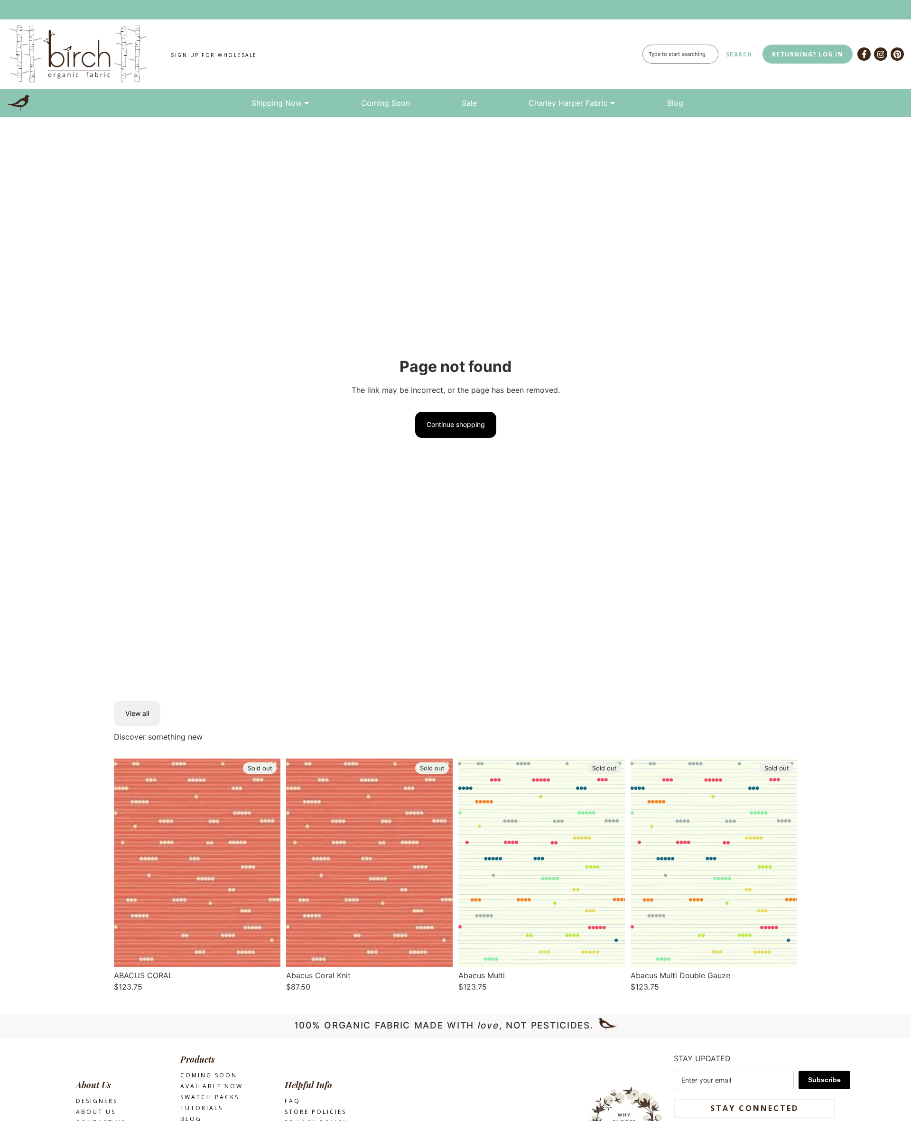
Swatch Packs (209, 1097)
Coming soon (208, 1075)
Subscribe (824, 1080)
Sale (469, 103)
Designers (97, 1101)
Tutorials (201, 1108)
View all (137, 713)
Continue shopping (456, 424)
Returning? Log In (808, 54)
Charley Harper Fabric (568, 103)
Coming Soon (385, 103)
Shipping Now (276, 103)
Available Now (211, 1086)
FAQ (292, 1101)
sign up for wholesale (214, 55)
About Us (96, 1112)
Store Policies (315, 1112)
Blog (675, 103)
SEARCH (739, 54)
